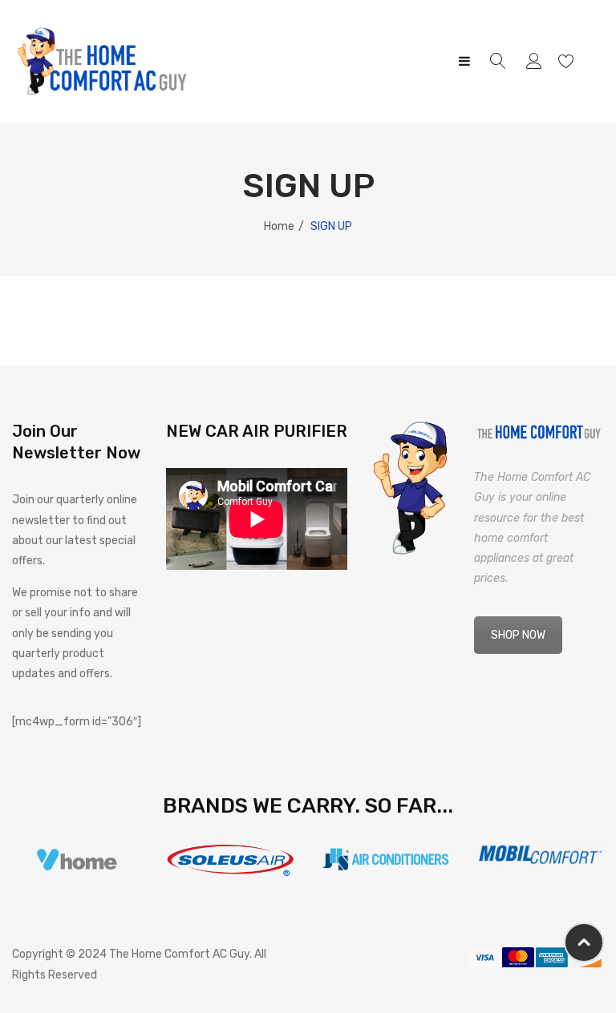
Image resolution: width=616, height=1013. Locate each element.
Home (279, 226)
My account (536, 61)
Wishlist (568, 61)
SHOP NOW (518, 635)
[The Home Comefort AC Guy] (102, 61)
